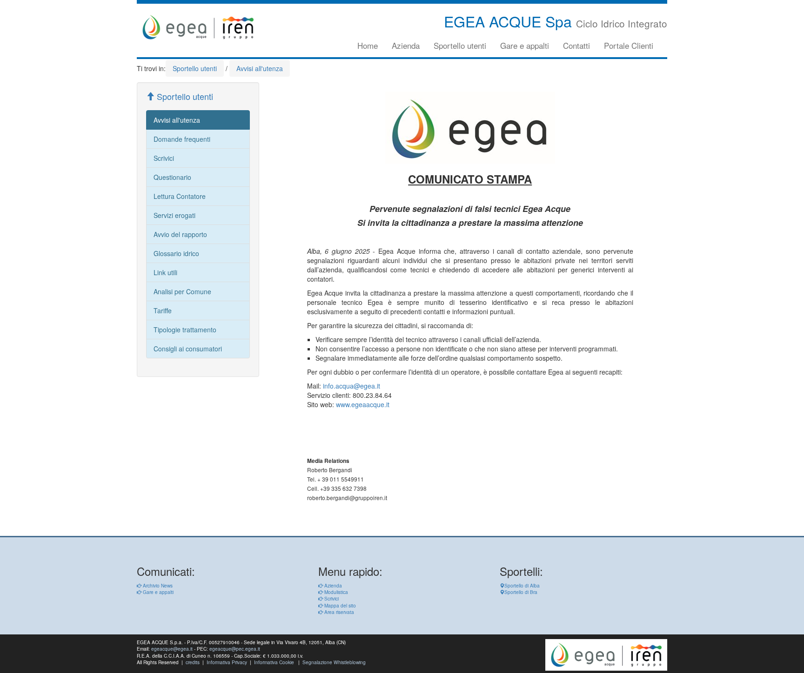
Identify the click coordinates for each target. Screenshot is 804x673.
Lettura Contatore (180, 196)
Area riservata (338, 611)
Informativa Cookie (274, 662)
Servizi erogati (174, 215)
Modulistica (335, 591)
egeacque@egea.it (172, 648)
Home (367, 45)
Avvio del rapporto (180, 234)
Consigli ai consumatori (188, 348)
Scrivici (164, 158)
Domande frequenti (182, 139)
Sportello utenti (460, 45)
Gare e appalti (524, 45)
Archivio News (157, 585)
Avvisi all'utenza (177, 120)
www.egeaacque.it (362, 404)
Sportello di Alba (522, 585)
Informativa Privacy (227, 662)
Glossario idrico (176, 253)
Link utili (165, 272)
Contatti (576, 45)
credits (193, 662)
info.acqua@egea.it (351, 385)
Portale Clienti (628, 45)
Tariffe (163, 310)
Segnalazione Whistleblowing (334, 662)
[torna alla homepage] (198, 27)
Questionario (172, 177)
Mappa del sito (339, 605)
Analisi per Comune (182, 291)
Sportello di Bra (520, 591)
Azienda (406, 45)
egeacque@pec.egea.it (234, 648)
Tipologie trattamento (185, 329)
